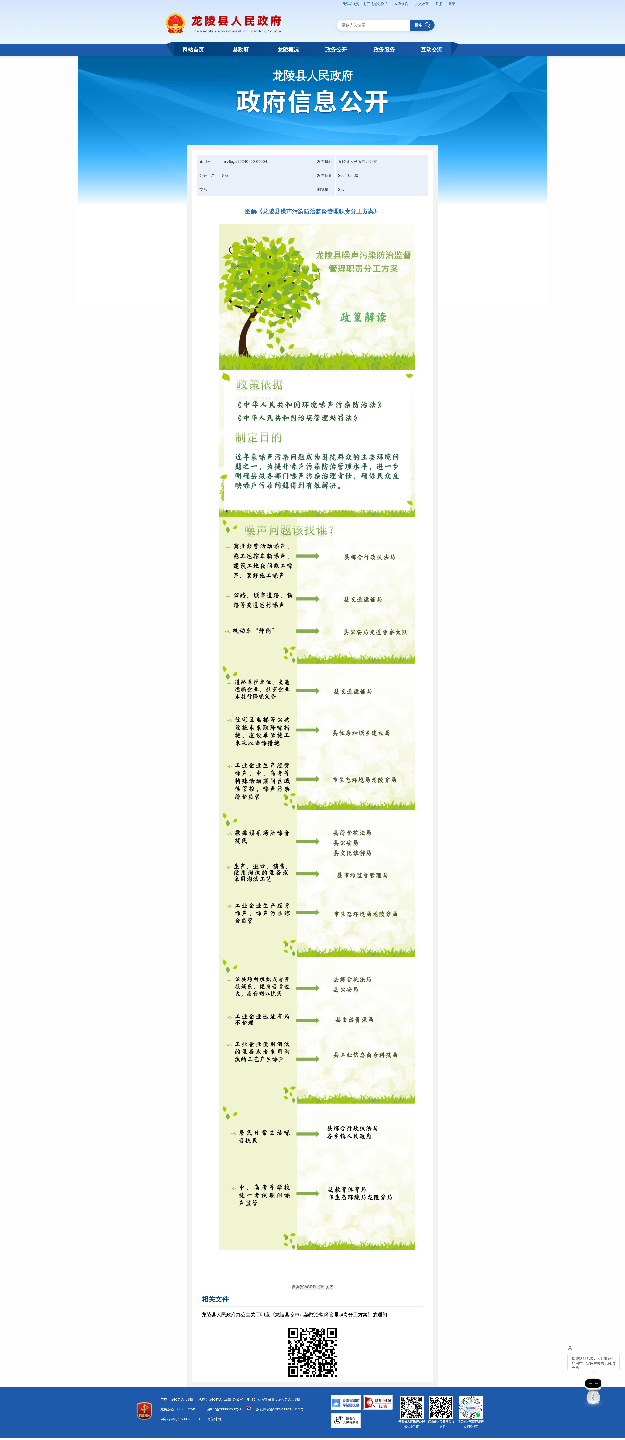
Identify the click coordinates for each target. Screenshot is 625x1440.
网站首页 (193, 49)
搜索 (418, 25)
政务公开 (336, 49)
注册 (439, 4)
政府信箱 (401, 4)
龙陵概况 (288, 49)
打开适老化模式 (375, 4)
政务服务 (384, 49)
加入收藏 (422, 4)
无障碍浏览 (351, 4)
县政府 (241, 49)
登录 (451, 4)
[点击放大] (312, 1352)
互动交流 (431, 49)
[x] (557, 1377)
